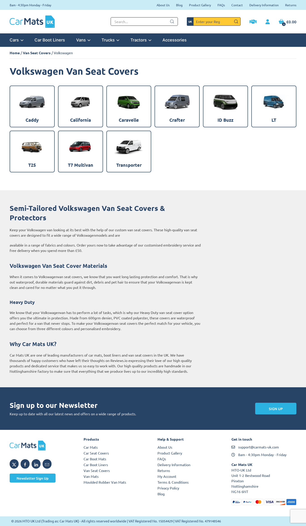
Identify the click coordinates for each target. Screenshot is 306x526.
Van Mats (91, 476)
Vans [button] (81, 39)
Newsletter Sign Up (33, 478)
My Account (166, 476)
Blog (179, 5)
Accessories (174, 39)
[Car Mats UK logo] (42, 446)
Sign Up (276, 408)
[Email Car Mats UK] (47, 464)
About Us (163, 5)
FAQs (221, 5)
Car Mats (91, 447)
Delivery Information (264, 5)
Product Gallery (200, 5)
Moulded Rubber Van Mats (105, 482)
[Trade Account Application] (253, 22)
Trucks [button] (108, 39)
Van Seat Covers (37, 52)
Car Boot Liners (49, 39)
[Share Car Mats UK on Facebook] (25, 464)
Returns (290, 5)
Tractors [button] (138, 39)
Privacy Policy (168, 488)
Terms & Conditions (173, 482)
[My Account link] (267, 22)
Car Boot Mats (95, 459)
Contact (237, 5)
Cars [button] (14, 39)
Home (15, 52)
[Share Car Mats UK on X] (14, 464)
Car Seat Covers (96, 453)
